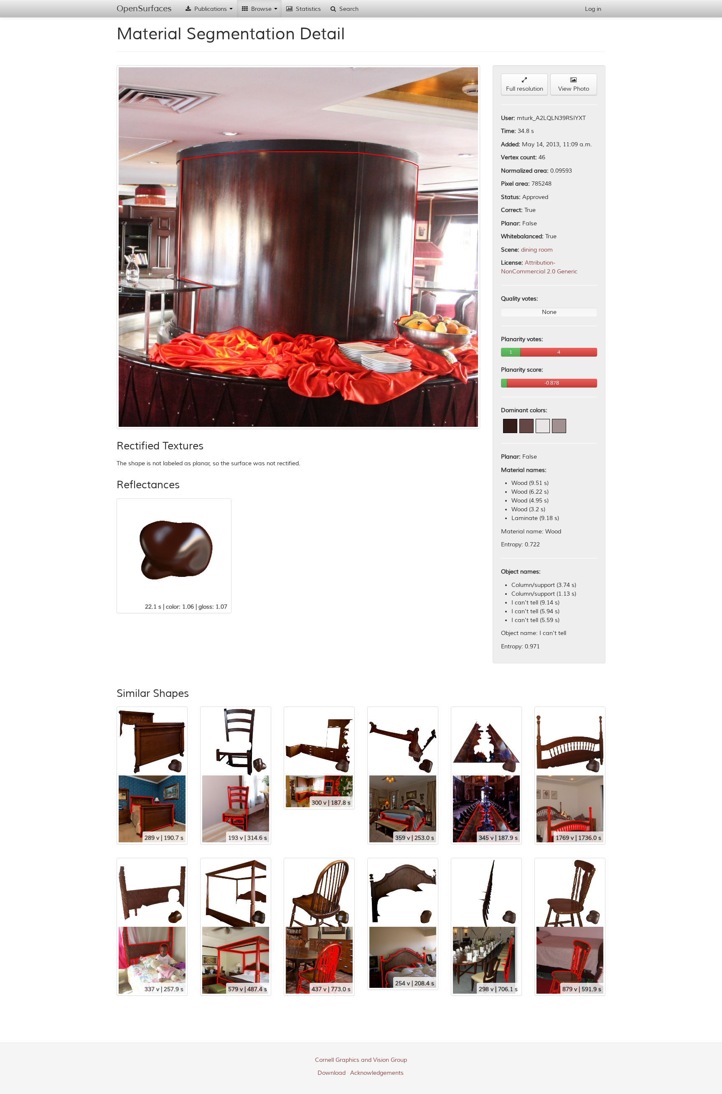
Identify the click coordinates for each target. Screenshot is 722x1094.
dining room (537, 249)
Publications (211, 9)
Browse (261, 9)
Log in (593, 9)
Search (348, 9)
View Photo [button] (573, 88)
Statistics (307, 9)
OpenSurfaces (144, 8)
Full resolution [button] (524, 88)
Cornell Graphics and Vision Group (361, 1059)
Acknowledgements (377, 1072)
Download (332, 1072)
